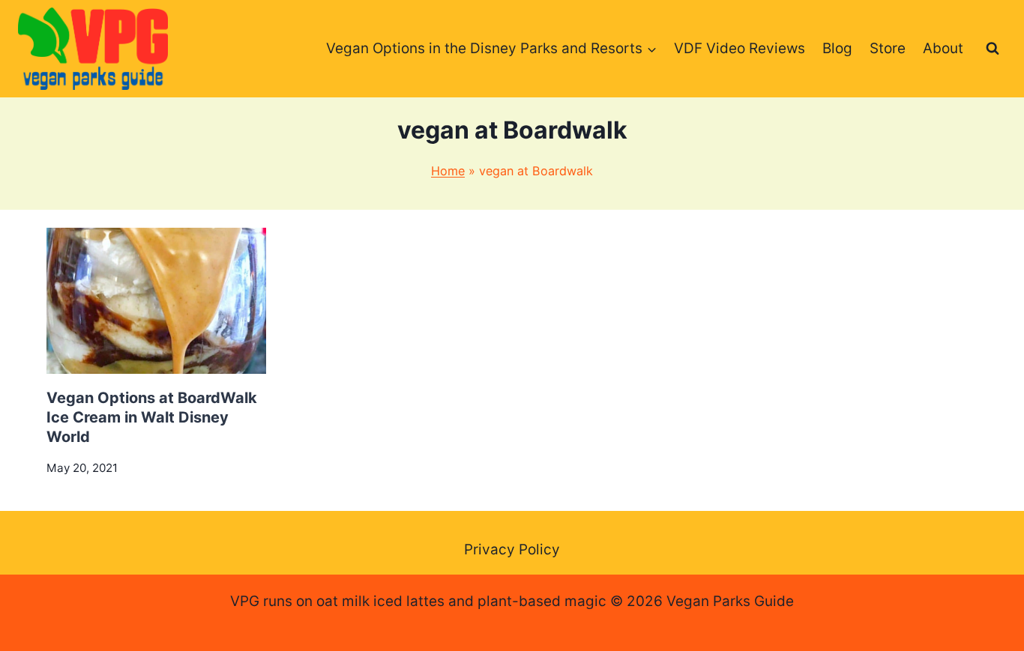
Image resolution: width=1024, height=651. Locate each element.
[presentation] (156, 301)
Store (888, 48)
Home (448, 170)
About (943, 48)
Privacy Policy (512, 549)
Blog (837, 48)
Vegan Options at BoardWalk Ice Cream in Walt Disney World (151, 417)
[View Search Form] (992, 48)
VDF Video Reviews (739, 48)
